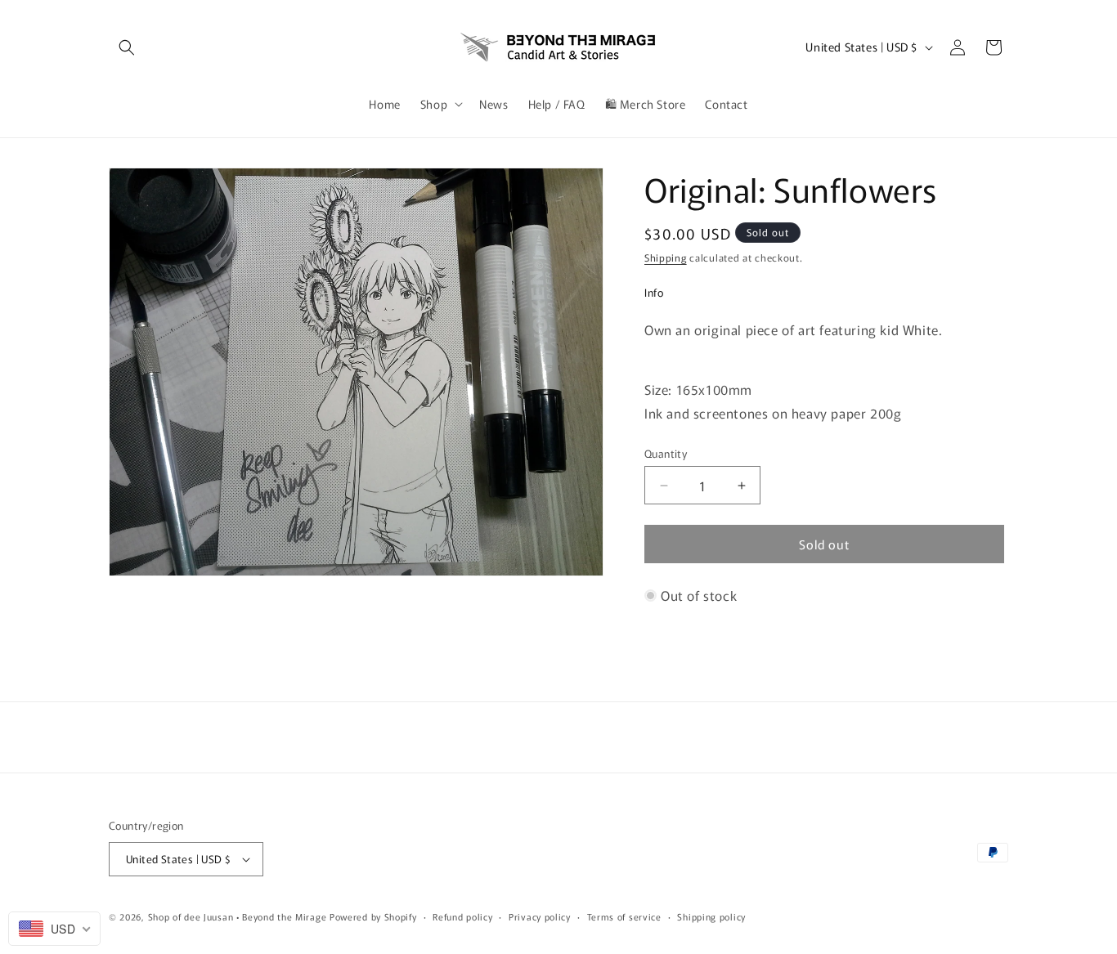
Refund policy (462, 916)
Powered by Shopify (373, 916)
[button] (127, 47)
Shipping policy (711, 916)
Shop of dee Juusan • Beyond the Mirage (237, 916)
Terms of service (624, 916)
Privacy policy (540, 916)
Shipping (665, 257)
